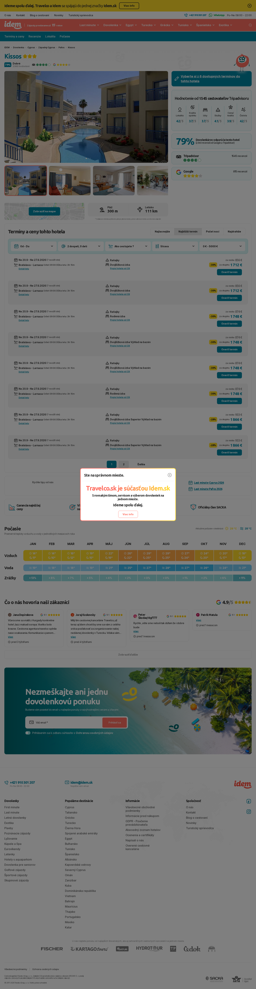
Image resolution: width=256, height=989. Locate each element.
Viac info (128, 514)
